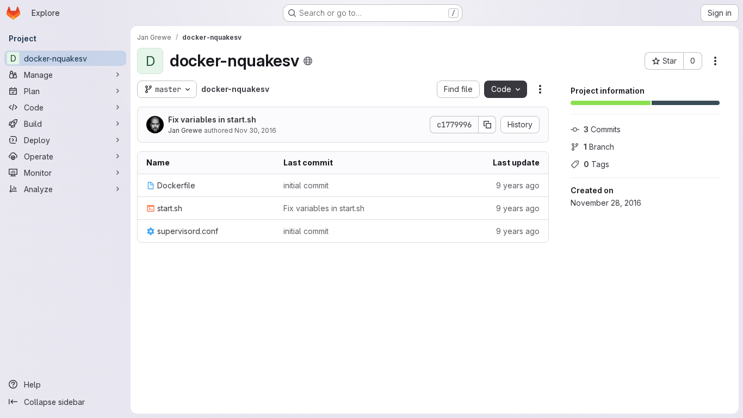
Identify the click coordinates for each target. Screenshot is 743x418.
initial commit (306, 185)
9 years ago (518, 185)
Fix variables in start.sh (212, 119)
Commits (602, 129)
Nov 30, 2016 (255, 130)
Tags (596, 164)
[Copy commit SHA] (487, 124)
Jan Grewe (185, 130)
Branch (599, 146)
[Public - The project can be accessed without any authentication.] (308, 61)
